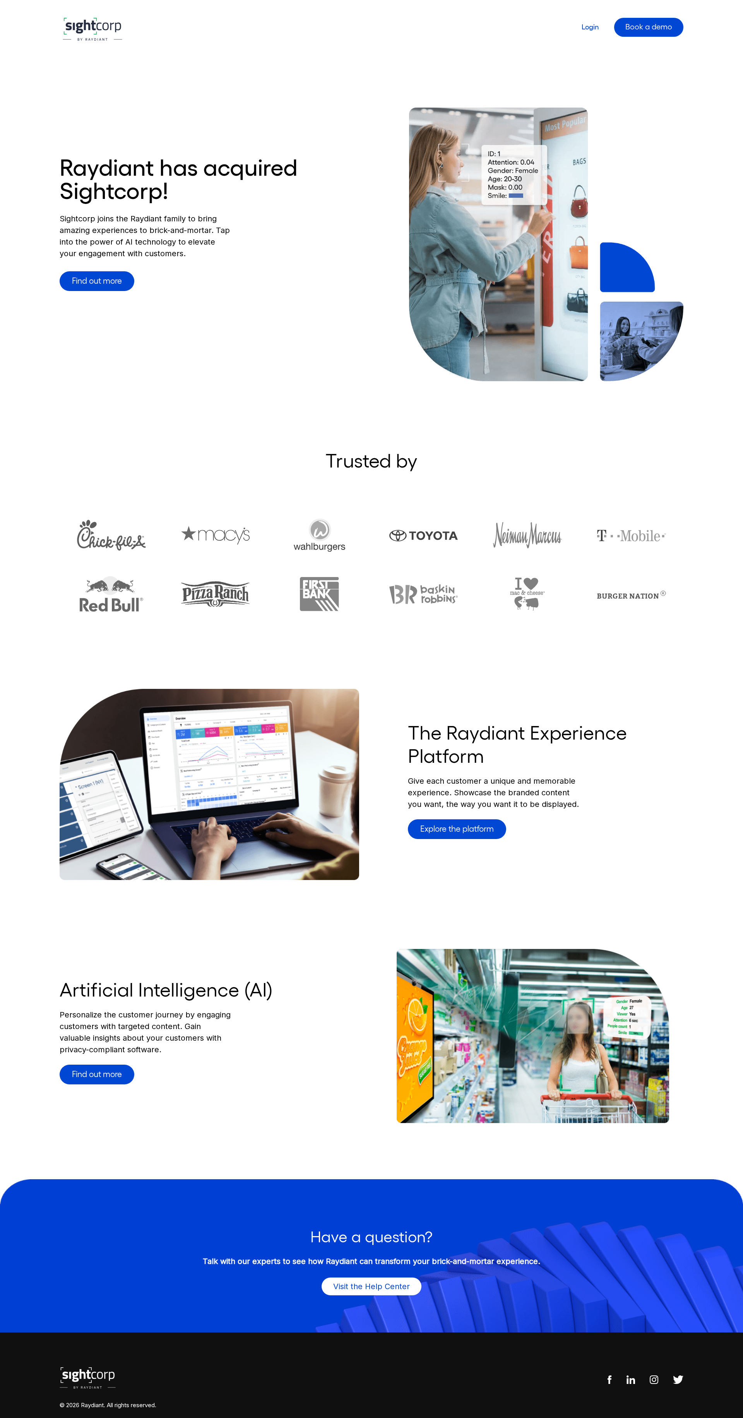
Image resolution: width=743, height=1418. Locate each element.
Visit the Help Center (371, 1286)
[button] (97, 281)
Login (590, 27)
